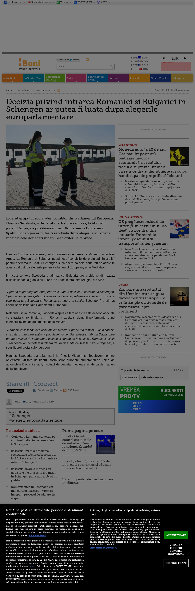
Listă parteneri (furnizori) (103, 548)
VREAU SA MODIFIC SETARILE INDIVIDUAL (176, 549)
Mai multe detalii (37, 535)
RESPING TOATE (176, 563)
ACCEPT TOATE (176, 535)
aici (32, 566)
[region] (97, 547)
